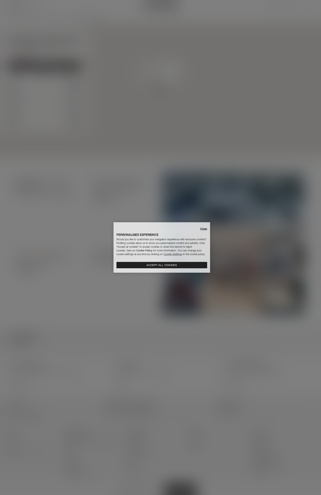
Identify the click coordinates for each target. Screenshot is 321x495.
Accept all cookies (162, 265)
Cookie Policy (144, 250)
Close (203, 228)
